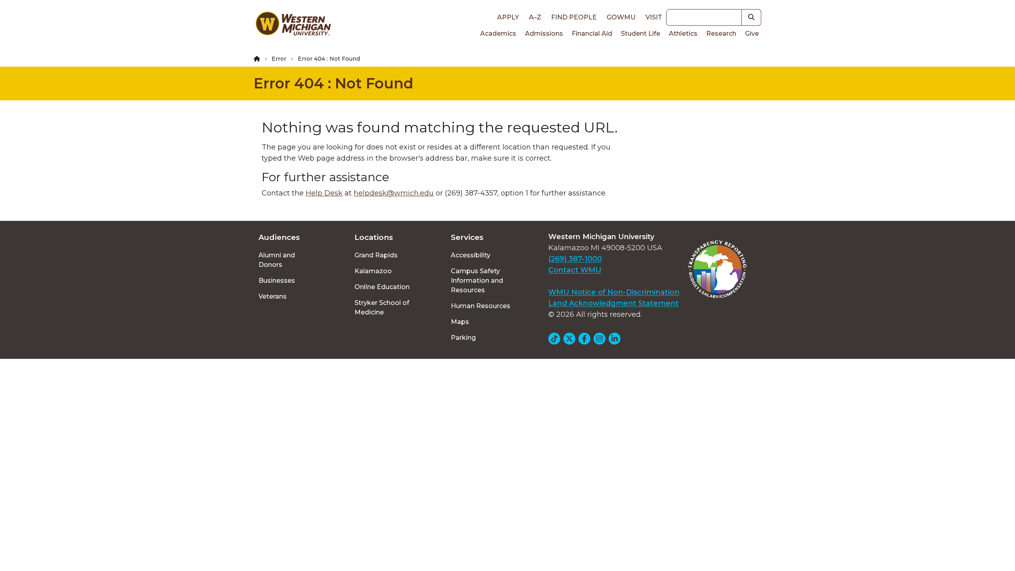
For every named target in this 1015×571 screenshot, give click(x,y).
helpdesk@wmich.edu (394, 193)
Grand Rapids (376, 255)
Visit (653, 17)
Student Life (640, 33)
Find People (574, 17)
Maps (460, 322)
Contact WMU (574, 270)
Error (279, 58)
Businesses (277, 280)
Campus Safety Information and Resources (477, 280)
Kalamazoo (373, 271)
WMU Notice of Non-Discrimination (614, 292)
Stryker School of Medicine (381, 307)
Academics (498, 33)
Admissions (544, 33)
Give (752, 33)
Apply (508, 17)
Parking (463, 337)
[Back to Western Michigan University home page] (293, 25)
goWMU (621, 17)
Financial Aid (592, 33)
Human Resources (480, 306)
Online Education (382, 287)
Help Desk (324, 193)
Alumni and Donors (277, 259)
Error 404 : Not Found (334, 83)
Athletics (683, 33)
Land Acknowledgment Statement (613, 303)
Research (721, 33)
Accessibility (470, 255)
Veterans (273, 296)
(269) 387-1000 (575, 259)
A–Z (535, 17)
